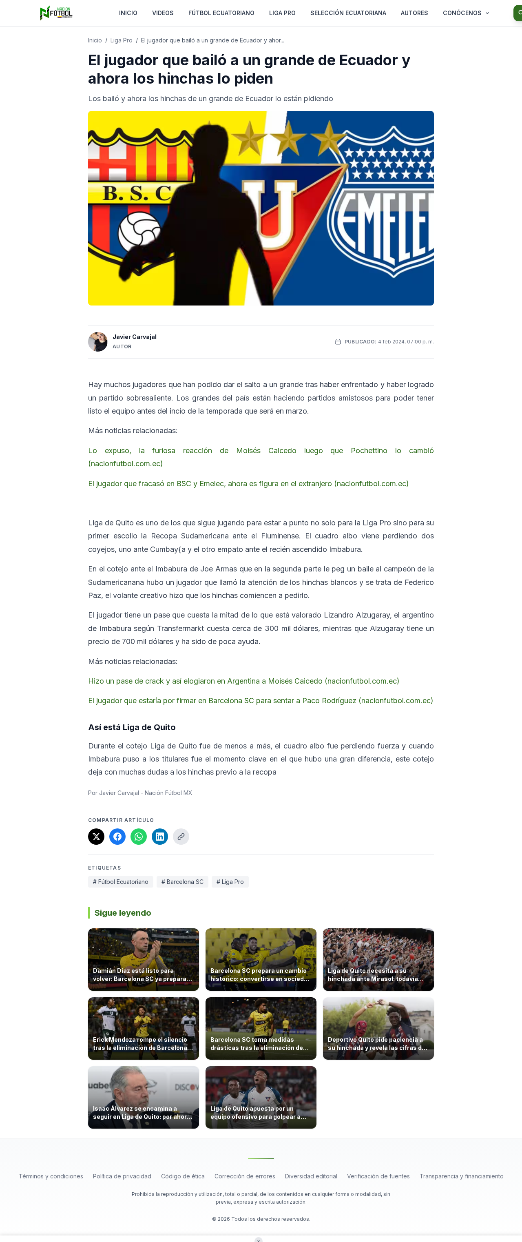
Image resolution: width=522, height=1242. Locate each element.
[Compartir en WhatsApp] (138, 836)
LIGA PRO (282, 12)
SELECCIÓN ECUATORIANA (348, 12)
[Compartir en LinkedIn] (160, 836)
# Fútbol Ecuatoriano (120, 881)
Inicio (95, 40)
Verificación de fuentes (378, 1176)
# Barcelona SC (182, 881)
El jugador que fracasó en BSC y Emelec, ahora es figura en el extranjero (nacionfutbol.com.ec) (248, 483)
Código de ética (183, 1176)
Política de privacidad (122, 1176)
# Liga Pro (230, 881)
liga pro (122, 40)
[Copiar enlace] (181, 836)
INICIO (128, 12)
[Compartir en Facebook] (117, 836)
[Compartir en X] (96, 836)
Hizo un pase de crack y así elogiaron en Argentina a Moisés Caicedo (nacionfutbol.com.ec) (244, 681)
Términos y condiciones (51, 1176)
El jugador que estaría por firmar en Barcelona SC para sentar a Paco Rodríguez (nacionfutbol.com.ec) (261, 700)
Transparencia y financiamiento (462, 1176)
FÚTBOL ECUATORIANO (221, 12)
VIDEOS (163, 12)
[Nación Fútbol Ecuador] (56, 13)
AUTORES (414, 12)
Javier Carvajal (135, 336)
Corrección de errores (245, 1176)
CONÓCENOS (462, 12)
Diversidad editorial (311, 1176)
